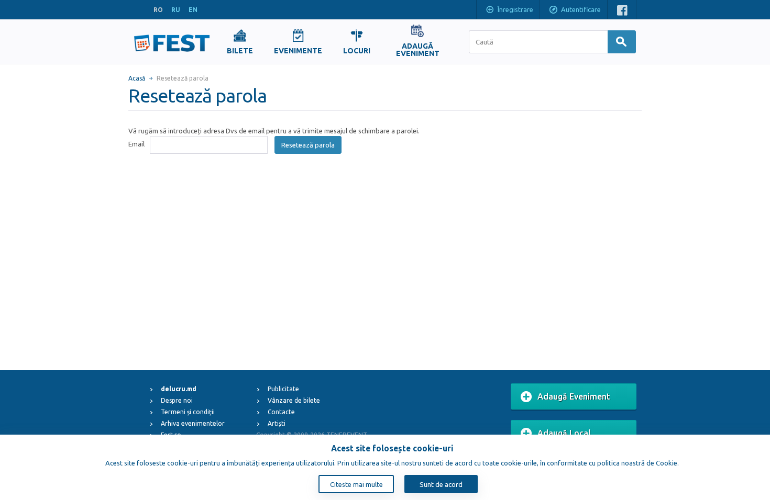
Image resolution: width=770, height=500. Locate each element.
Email (136, 143)
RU (175, 9)
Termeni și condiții (188, 411)
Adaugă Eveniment (573, 396)
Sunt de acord (441, 484)
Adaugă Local (564, 433)
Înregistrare (515, 9)
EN (193, 9)
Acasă (136, 78)
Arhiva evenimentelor (193, 423)
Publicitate (283, 388)
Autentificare (581, 9)
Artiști (276, 423)
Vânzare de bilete (294, 400)
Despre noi (177, 400)
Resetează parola (308, 145)
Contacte (281, 411)
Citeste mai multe (356, 484)
